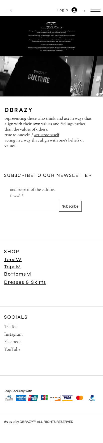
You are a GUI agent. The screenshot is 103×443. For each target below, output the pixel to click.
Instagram (13, 334)
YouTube (12, 349)
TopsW (13, 259)
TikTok (11, 326)
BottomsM (17, 274)
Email (17, 196)
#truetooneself (46, 134)
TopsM (12, 267)
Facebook (13, 341)
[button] (84, 9)
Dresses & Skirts (25, 282)
